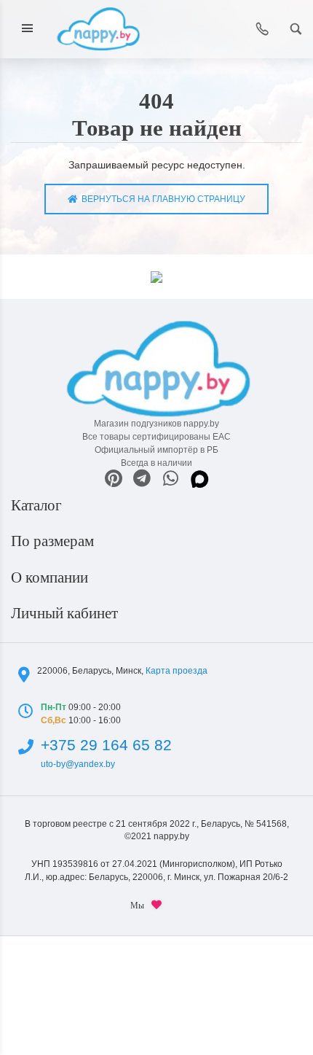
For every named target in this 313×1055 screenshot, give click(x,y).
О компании (51, 577)
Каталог (38, 505)
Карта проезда (176, 671)
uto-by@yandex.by (78, 764)
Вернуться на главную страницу (161, 199)
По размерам (54, 541)
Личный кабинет (66, 613)
